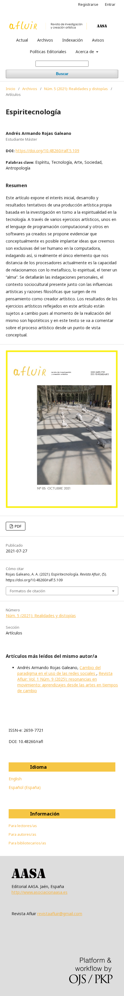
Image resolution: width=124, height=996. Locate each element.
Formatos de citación (27, 590)
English (15, 778)
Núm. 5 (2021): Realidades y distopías (76, 88)
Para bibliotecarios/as (27, 843)
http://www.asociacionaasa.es (39, 892)
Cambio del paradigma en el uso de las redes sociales (59, 670)
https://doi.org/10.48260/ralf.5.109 (47, 150)
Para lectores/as (23, 825)
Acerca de (85, 51)
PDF (17, 526)
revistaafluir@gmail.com (59, 913)
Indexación (72, 40)
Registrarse (88, 4)
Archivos (45, 40)
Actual (22, 40)
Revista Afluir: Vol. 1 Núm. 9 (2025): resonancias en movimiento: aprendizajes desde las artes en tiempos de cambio (67, 682)
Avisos (98, 40)
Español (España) (25, 787)
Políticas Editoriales (48, 51)
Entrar (110, 4)
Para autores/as (22, 834)
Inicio (10, 88)
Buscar (62, 74)
